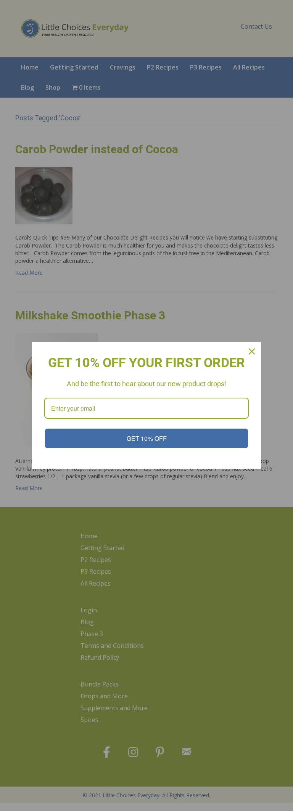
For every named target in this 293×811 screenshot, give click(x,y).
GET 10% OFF (147, 438)
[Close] (252, 351)
